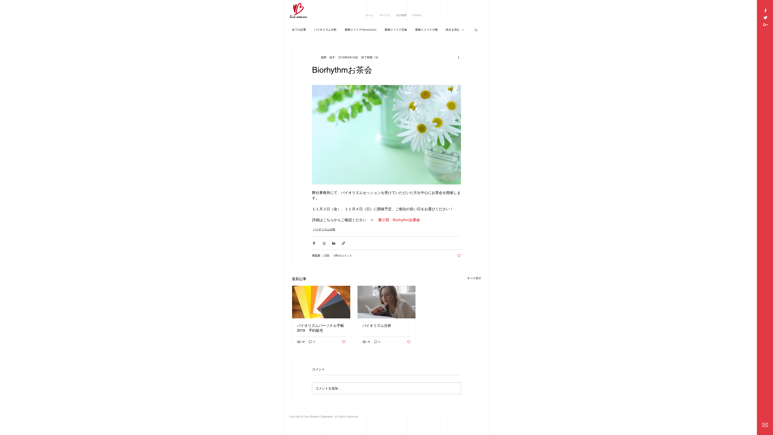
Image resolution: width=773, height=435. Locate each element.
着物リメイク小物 (426, 29)
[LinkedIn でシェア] (334, 243)
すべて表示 (474, 278)
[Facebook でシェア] (314, 243)
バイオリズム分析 (325, 29)
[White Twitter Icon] (765, 17)
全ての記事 (299, 29)
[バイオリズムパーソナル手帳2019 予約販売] (321, 302)
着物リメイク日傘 (395, 29)
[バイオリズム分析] (387, 302)
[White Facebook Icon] (765, 10)
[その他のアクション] (458, 57)
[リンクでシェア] (343, 243)
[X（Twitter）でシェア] (324, 243)
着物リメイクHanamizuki (360, 29)
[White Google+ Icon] (765, 24)
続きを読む (453, 29)
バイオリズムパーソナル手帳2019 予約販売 (320, 327)
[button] (476, 29)
